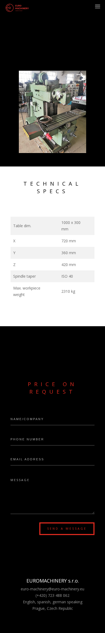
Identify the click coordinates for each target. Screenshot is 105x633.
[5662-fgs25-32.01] (52, 151)
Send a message (67, 528)
